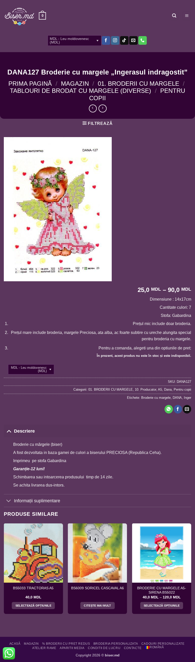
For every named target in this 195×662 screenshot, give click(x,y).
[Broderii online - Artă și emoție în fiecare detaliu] (19, 16)
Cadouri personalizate (163, 643)
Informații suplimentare (37, 500)
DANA (177, 398)
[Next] (191, 570)
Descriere (24, 431)
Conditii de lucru (104, 648)
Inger (187, 398)
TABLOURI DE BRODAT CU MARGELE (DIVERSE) (80, 90)
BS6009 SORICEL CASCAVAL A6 (97, 588)
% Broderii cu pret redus (66, 643)
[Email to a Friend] (187, 409)
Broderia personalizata (115, 643)
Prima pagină (30, 83)
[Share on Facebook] (178, 409)
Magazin (75, 83)
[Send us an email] (133, 40)
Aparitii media (72, 648)
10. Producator (145, 389)
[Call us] (142, 40)
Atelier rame (44, 648)
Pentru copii (182, 389)
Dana (168, 389)
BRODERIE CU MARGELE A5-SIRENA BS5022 (161, 590)
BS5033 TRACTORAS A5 (33, 588)
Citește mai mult (97, 605)
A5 (160, 389)
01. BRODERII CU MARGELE (138, 83)
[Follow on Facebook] (106, 40)
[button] (42, 16)
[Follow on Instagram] (115, 40)
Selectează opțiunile (33, 605)
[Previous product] (102, 108)
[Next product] (93, 108)
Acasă (15, 643)
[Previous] (4, 570)
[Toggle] (9, 430)
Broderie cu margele (156, 398)
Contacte (133, 648)
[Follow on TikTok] (124, 40)
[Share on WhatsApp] (169, 409)
